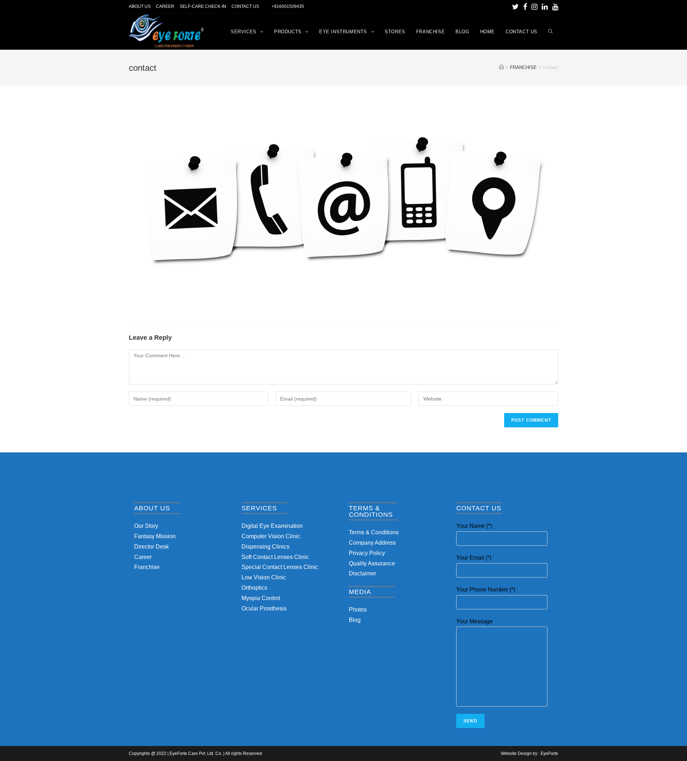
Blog (355, 620)
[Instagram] (534, 6)
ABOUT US (140, 6)
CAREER (165, 6)
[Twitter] (515, 6)
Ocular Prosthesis (264, 608)
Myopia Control (261, 598)
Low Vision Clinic (264, 577)
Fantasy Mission (155, 536)
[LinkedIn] (545, 6)
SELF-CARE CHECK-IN (203, 6)
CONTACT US (245, 6)
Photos (358, 610)
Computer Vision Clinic (271, 536)
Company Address (372, 543)
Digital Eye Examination (272, 526)
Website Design (516, 753)
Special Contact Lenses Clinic (280, 567)
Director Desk (151, 547)
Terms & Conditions (374, 532)
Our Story (146, 526)
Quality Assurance (372, 563)
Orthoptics (254, 588)
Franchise (147, 567)
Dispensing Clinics (265, 547)
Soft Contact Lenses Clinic (275, 557)
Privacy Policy (367, 553)
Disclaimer (362, 573)
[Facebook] (525, 6)
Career (143, 557)
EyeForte (549, 753)
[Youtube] (554, 6)
